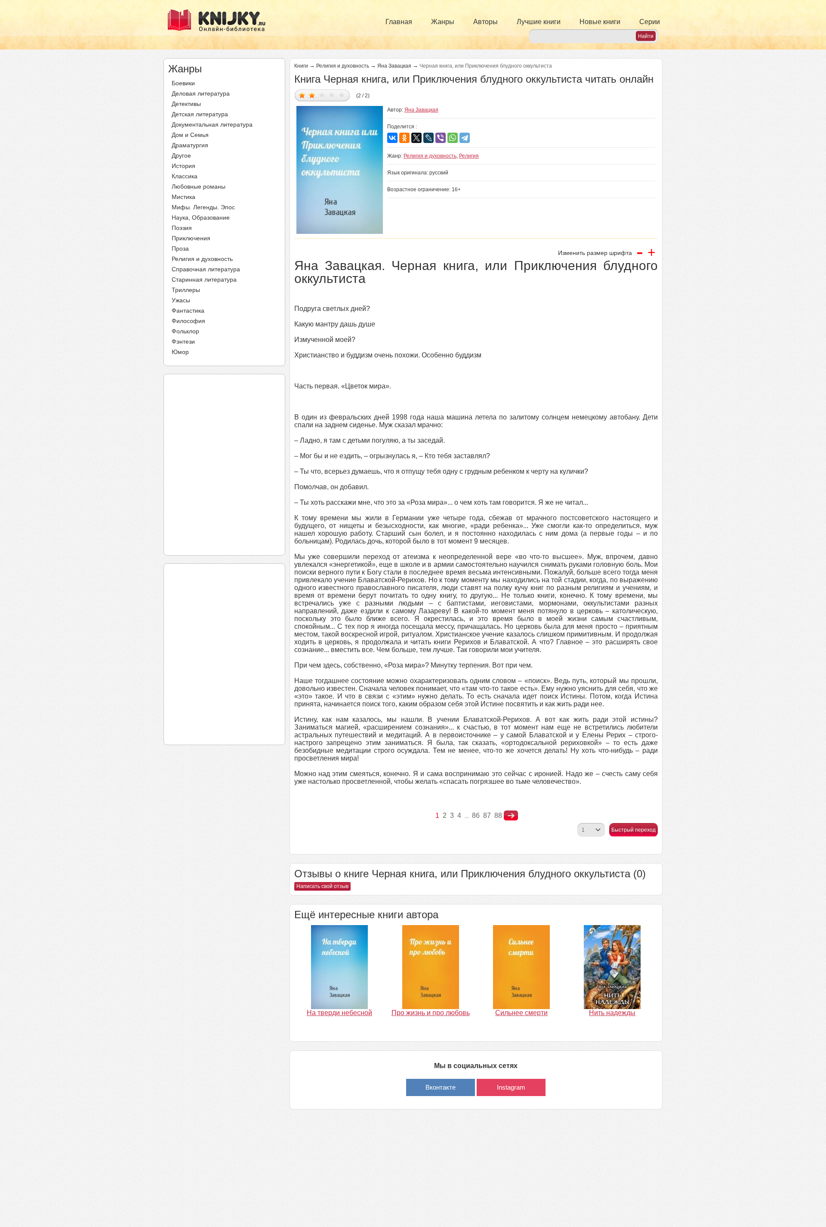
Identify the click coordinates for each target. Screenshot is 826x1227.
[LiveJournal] (428, 138)
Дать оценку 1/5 (302, 95)
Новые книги (599, 21)
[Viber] (440, 138)
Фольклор (185, 331)
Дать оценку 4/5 (332, 95)
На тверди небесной (339, 1012)
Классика (184, 176)
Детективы (186, 103)
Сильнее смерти (521, 1012)
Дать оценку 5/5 (341, 95)
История (183, 165)
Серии (649, 21)
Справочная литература (206, 269)
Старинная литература (204, 279)
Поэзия (182, 227)
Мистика (183, 196)
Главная (398, 21)
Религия (469, 156)
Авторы (485, 21)
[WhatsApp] (452, 138)
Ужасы (181, 300)
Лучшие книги (539, 21)
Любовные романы (198, 186)
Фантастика (188, 310)
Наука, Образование (201, 217)
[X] (416, 138)
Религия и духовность (202, 258)
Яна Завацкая (394, 66)
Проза (180, 248)
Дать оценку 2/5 (312, 95)
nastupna (511, 816)
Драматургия (190, 145)
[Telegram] (464, 138)
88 (498, 815)
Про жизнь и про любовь (430, 1012)
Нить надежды (612, 1012)
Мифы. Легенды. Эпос (203, 207)
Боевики (183, 83)
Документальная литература (212, 124)
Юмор (180, 351)
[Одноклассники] (404, 138)
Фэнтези (183, 341)
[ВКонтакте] (392, 138)
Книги (301, 66)
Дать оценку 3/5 (322, 95)
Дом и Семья (190, 134)
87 (487, 815)
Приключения (191, 238)
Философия (188, 320)
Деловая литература (201, 93)
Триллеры (186, 289)
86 (476, 815)
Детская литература (200, 114)
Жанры (442, 21)
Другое (181, 155)
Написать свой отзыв (322, 886)
